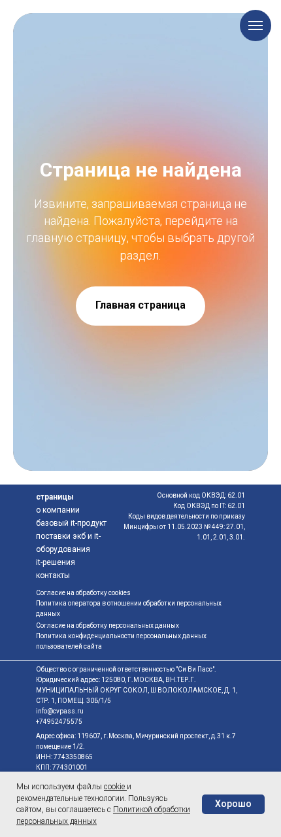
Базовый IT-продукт (71, 523)
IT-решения (55, 562)
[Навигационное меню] (255, 25)
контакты (53, 575)
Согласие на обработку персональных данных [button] (107, 625)
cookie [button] (115, 786)
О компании (58, 510)
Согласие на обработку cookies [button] (83, 592)
